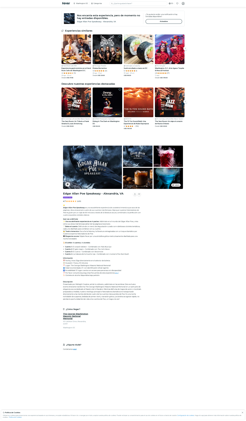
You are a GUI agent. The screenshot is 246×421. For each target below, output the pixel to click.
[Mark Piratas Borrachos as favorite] (120, 36)
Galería (177, 185)
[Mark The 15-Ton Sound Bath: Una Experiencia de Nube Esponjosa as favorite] (151, 89)
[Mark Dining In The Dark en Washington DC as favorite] (120, 89)
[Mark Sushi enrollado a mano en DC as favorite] (151, 36)
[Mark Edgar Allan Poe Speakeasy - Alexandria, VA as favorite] (139, 194)
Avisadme (164, 21)
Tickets (163, 200)
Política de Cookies (15, 417)
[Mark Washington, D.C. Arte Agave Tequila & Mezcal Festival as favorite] (182, 36)
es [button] (172, 3)
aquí (117, 273)
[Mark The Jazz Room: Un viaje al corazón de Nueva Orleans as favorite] (182, 89)
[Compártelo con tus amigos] (135, 194)
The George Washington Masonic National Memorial (75, 316)
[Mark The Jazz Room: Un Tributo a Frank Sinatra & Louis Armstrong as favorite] (88, 89)
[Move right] (185, 48)
